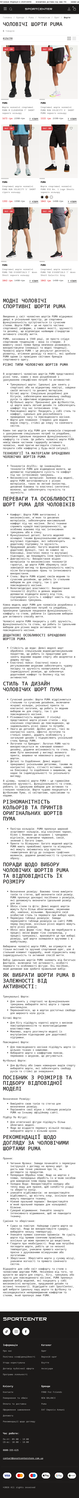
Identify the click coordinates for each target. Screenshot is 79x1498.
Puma (43, 1403)
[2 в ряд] (69, 38)
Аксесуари (47, 1368)
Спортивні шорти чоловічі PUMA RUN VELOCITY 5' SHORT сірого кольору (19, 189)
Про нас (7, 1350)
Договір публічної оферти (18, 1368)
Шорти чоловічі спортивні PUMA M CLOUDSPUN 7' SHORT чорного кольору (18, 110)
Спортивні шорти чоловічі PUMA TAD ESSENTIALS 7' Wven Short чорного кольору (19, 272)
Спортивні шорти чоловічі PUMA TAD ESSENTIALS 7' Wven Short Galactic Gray (58, 272)
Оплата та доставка (14, 1403)
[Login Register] (69, 9)
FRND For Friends (51, 1392)
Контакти (8, 1392)
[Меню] (5, 9)
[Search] (10, 9)
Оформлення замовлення (16, 1409)
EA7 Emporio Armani (53, 1409)
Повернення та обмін (15, 1397)
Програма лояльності (15, 1374)
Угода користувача (14, 1362)
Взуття (45, 1362)
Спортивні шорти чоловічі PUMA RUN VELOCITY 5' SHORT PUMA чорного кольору (57, 110)
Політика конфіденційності (19, 1356)
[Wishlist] (32, 49)
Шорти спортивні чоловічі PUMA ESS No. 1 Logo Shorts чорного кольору (57, 189)
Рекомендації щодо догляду (19, 1421)
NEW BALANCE (48, 1397)
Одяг (43, 1350)
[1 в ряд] (74, 38)
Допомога (8, 1415)
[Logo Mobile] (38, 9)
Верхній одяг (49, 1356)
